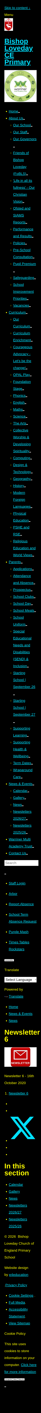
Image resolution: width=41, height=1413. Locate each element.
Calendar (16, 1184)
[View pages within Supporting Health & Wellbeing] (29, 757)
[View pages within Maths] (23, 410)
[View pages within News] (23, 805)
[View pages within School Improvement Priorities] (28, 299)
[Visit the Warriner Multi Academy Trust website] (20, 101)
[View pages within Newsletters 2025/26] (27, 833)
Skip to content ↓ (17, 8)
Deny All (21, 1379)
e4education (18, 1275)
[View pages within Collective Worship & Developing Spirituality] (30, 452)
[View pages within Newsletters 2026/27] (27, 819)
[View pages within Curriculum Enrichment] (32, 341)
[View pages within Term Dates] (32, 764)
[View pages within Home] (19, 112)
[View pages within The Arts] (27, 424)
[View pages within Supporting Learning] (28, 736)
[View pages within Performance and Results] (32, 237)
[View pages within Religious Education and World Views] (33, 556)
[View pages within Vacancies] (30, 306)
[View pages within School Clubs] (35, 597)
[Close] (5, 1386)
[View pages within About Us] (24, 119)
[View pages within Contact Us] (27, 854)
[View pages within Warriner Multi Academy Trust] (33, 847)
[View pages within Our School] (31, 126)
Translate (16, 996)
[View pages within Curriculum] (27, 313)
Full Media (17, 1302)
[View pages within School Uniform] (26, 625)
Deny (15, 1379)
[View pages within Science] (26, 417)
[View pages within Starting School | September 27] (14, 722)
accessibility (9, 960)
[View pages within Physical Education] (30, 521)
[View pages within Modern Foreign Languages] (31, 507)
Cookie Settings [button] (21, 1295)
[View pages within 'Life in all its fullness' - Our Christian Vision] (23, 202)
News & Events (20, 1014)
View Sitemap (19, 1323)
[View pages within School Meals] (35, 611)
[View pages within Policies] (26, 244)
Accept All (8, 1379)
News (13, 1021)
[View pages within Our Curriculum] (31, 327)
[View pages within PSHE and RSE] (21, 535)
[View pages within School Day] (32, 604)
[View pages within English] (25, 403)
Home (13, 1007)
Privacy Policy (16, 1285)
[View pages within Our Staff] (28, 133)
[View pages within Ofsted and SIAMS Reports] (26, 223)
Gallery (14, 1191)
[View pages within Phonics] (26, 396)
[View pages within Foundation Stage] (23, 389)
